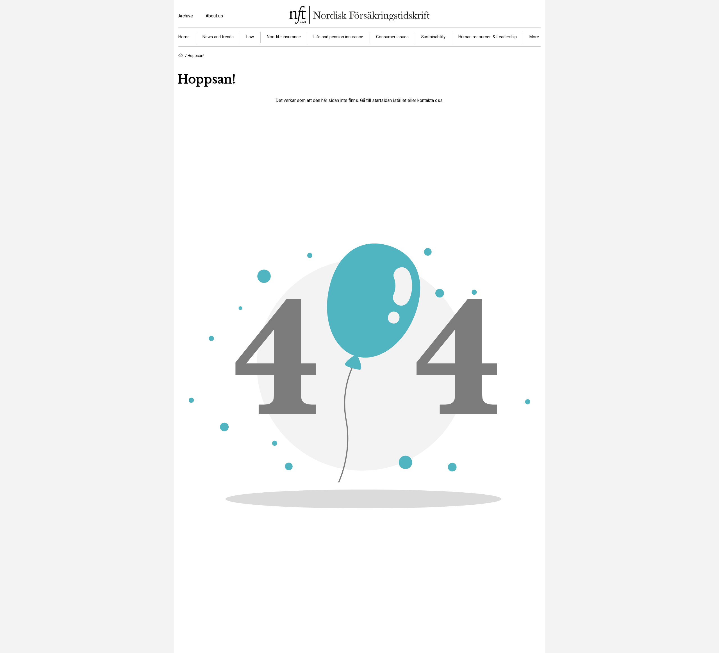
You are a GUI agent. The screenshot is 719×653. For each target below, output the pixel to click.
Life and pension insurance (338, 36)
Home (184, 36)
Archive (185, 16)
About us (214, 16)
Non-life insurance (284, 36)
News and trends (218, 36)
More (534, 36)
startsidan (382, 100)
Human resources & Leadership (487, 36)
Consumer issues (392, 36)
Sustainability (433, 36)
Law (250, 36)
